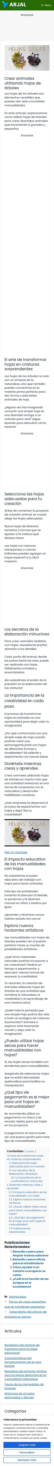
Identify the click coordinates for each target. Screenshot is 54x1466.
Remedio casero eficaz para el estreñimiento (29, 1261)
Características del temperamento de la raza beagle (22, 1362)
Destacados (17, 1297)
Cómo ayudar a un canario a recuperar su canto (29, 1271)
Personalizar (27, 1452)
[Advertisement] (27, 27)
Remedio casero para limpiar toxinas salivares (30, 1253)
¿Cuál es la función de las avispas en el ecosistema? (31, 1283)
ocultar (30, 1151)
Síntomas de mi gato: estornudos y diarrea (19, 1395)
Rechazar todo (27, 1460)
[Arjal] (13, 5)
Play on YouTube (15, 852)
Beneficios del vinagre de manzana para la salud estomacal (22, 1349)
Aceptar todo (27, 1445)
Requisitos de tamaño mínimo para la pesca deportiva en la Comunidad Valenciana (25, 1375)
